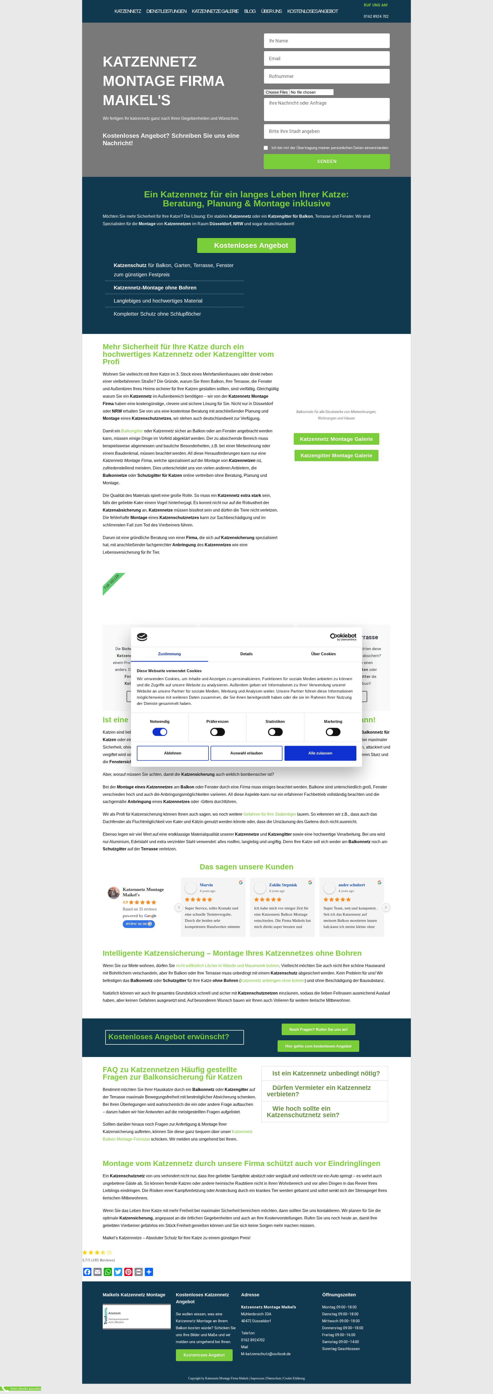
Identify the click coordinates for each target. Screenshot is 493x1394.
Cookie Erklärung (294, 1378)
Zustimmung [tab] (169, 654)
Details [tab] (246, 654)
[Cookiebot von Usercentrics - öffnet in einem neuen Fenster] (333, 637)
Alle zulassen (320, 753)
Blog (249, 11)
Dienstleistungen (166, 11)
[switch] (217, 732)
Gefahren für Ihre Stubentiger (269, 814)
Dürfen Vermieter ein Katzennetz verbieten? (319, 1091)
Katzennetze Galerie (215, 11)
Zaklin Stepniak (283, 885)
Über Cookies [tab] (323, 654)
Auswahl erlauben (246, 753)
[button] (325, 1073)
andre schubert (351, 885)
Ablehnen (172, 753)
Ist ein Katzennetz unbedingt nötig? (326, 1073)
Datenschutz (273, 1378)
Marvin (206, 885)
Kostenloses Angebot (312, 11)
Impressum (257, 1378)
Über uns (271, 11)
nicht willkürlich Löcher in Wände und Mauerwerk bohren (227, 965)
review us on (136, 923)
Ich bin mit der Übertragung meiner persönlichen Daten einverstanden (329, 147)
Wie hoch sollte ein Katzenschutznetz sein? (303, 1111)
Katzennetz (128, 11)
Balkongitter (132, 431)
